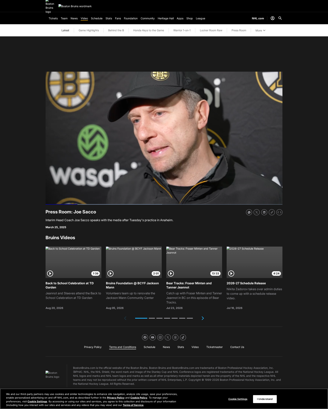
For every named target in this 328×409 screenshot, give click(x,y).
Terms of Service (133, 405)
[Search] (280, 18)
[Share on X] (257, 212)
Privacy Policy (116, 397)
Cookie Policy (138, 397)
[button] (141, 318)
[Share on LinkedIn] (264, 212)
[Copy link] (272, 212)
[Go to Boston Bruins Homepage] (75, 6)
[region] (164, 399)
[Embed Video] (279, 212)
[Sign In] (272, 18)
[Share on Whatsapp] (249, 212)
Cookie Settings (37, 401)
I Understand (265, 398)
